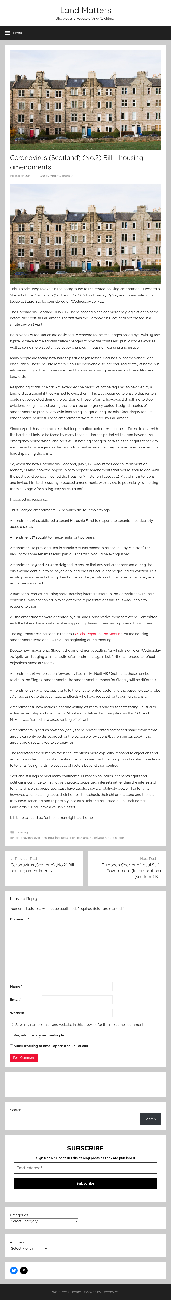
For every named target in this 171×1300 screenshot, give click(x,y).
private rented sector (109, 838)
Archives (17, 1242)
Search (15, 1110)
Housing (22, 832)
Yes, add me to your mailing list (39, 1035)
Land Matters (85, 10)
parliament (85, 838)
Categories (19, 1215)
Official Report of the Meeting (99, 634)
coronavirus (24, 838)
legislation (68, 838)
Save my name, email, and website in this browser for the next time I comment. (79, 1025)
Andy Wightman (61, 176)
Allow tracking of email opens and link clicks (50, 1046)
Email (15, 1000)
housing (54, 838)
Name (16, 986)
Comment (19, 919)
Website (17, 1013)
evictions (40, 838)
